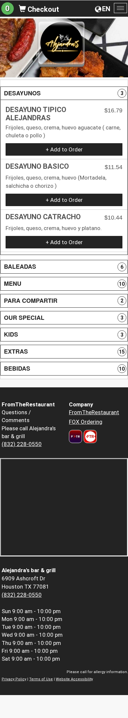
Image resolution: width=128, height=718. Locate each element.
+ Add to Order (64, 149)
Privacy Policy (14, 679)
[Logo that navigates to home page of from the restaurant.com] (75, 436)
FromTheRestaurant (94, 412)
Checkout (42, 9)
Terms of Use (41, 679)
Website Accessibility (74, 679)
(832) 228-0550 (22, 444)
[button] (64, 93)
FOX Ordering (85, 421)
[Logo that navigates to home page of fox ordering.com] (89, 436)
